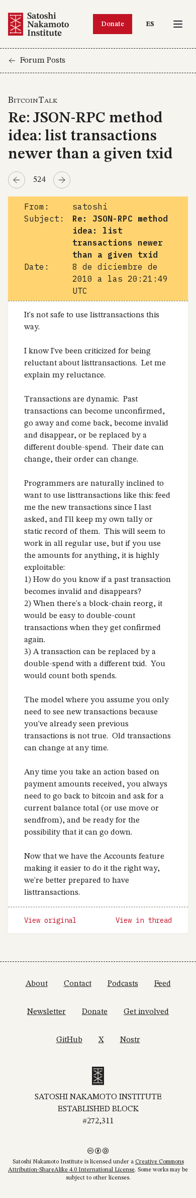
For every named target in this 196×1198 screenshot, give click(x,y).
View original (50, 920)
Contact (77, 984)
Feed (162, 984)
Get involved (146, 1012)
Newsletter (46, 1012)
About (37, 984)
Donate (112, 24)
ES (152, 24)
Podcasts (123, 984)
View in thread (144, 920)
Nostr (130, 1040)
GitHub (69, 1040)
